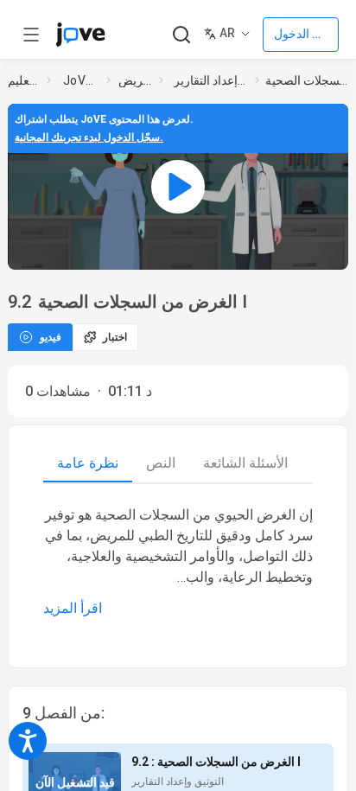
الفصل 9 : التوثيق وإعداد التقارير (211, 80)
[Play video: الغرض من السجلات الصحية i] (178, 187)
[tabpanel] (178, 561)
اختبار (115, 337)
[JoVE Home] (80, 34)
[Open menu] (31, 34)
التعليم (24, 80)
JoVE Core (81, 80)
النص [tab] (160, 463)
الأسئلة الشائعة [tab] (245, 463)
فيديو (50, 337)
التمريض (135, 80)
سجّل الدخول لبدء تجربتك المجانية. (89, 137)
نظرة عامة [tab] (87, 463)
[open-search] (181, 35)
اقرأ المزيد (72, 608)
